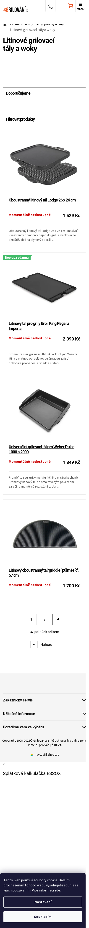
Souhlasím (43, 916)
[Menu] (81, 6)
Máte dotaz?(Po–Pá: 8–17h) (50, 6)
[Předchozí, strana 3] (44, 619)
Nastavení (42, 902)
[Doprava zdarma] (44, 287)
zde (57, 890)
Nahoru (46, 644)
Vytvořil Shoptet (48, 754)
